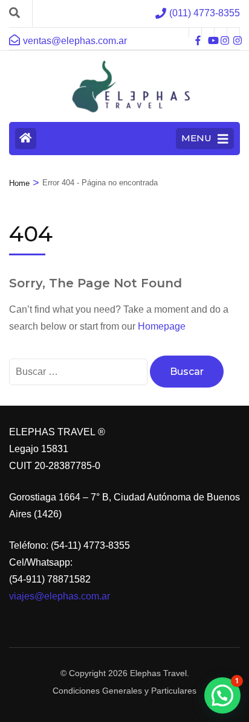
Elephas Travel (158, 673)
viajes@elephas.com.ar (59, 596)
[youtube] (208, 32)
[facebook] (195, 32)
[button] (222, 695)
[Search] (14, 13)
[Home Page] (25, 138)
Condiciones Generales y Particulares (124, 690)
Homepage (162, 326)
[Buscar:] (79, 371)
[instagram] (221, 32)
